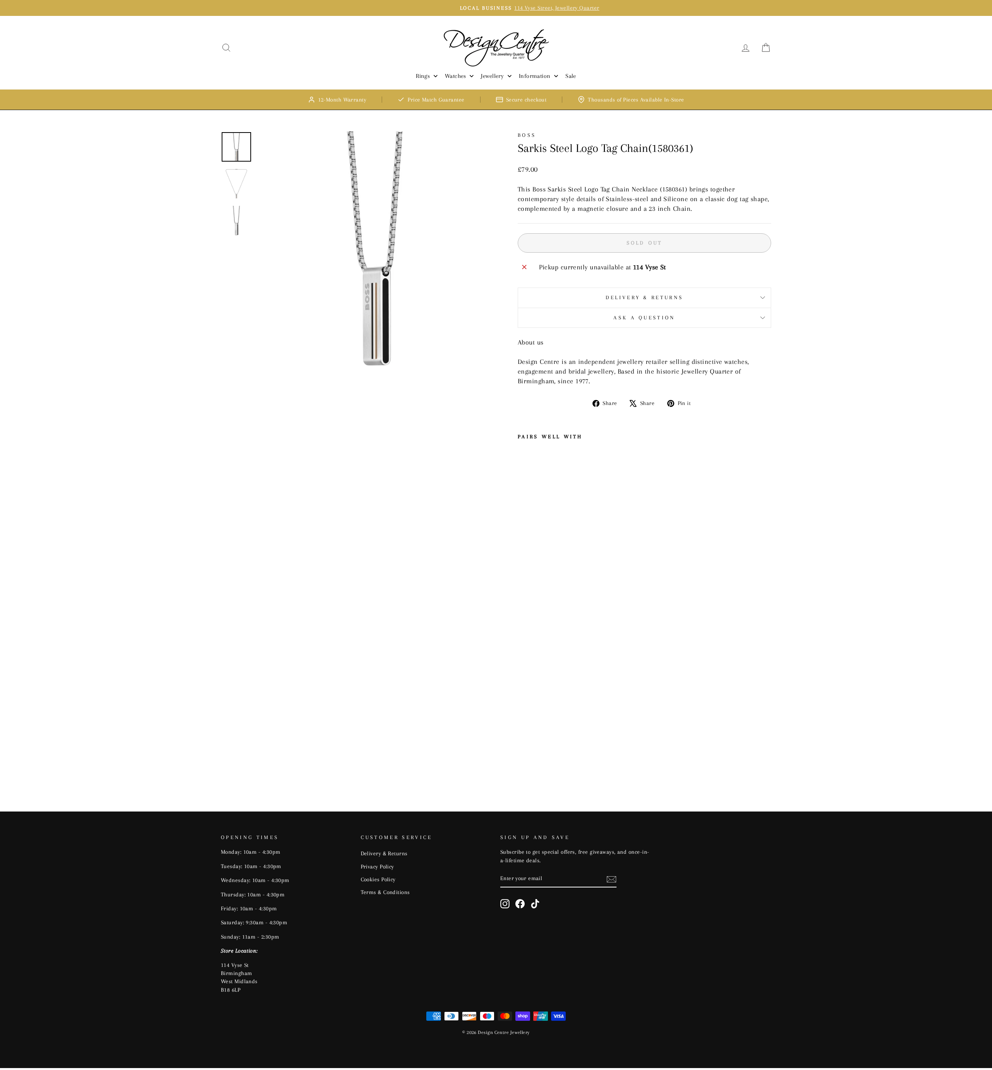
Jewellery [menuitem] (492, 75)
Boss (527, 135)
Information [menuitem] (535, 75)
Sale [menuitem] (570, 75)
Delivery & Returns (645, 297)
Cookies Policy (378, 879)
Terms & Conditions (385, 892)
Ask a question (644, 317)
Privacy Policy (377, 866)
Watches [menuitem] (455, 75)
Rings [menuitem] (423, 75)
